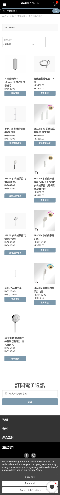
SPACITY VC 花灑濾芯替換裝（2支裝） (44, 130)
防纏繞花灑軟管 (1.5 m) (44, 80)
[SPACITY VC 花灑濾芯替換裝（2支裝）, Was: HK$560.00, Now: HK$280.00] (44, 114)
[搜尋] (56, 11)
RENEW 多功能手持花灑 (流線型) (15, 180)
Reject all (30, 483)
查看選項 (45, 93)
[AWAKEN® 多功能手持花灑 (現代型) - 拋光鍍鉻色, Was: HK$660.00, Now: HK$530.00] (15, 323)
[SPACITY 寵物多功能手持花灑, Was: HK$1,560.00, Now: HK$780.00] (44, 273)
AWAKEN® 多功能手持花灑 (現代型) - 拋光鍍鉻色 (14, 341)
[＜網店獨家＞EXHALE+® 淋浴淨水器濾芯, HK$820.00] (15, 64)
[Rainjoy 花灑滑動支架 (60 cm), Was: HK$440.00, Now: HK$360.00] (15, 114)
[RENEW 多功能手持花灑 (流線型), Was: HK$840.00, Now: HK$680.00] (15, 164)
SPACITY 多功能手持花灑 (44, 237)
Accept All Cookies (30, 490)
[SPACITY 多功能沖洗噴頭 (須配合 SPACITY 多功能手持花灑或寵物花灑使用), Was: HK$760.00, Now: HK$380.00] (44, 164)
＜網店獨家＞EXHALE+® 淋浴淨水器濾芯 (14, 82)
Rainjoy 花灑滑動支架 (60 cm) (14, 130)
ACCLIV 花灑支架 (13, 288)
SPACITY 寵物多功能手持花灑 (44, 290)
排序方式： (9, 39)
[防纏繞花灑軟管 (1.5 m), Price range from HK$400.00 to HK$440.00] (44, 64)
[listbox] (18, 44)
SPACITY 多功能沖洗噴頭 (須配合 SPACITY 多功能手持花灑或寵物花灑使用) (44, 183)
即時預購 (15, 93)
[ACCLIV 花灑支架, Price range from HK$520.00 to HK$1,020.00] (15, 273)
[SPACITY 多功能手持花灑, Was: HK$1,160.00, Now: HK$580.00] (44, 220)
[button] (15, 27)
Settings (30, 476)
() (54, 4)
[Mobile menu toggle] (4, 4)
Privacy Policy (34, 469)
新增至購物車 (15, 143)
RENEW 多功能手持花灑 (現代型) (15, 237)
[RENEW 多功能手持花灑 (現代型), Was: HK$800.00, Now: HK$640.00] (15, 220)
